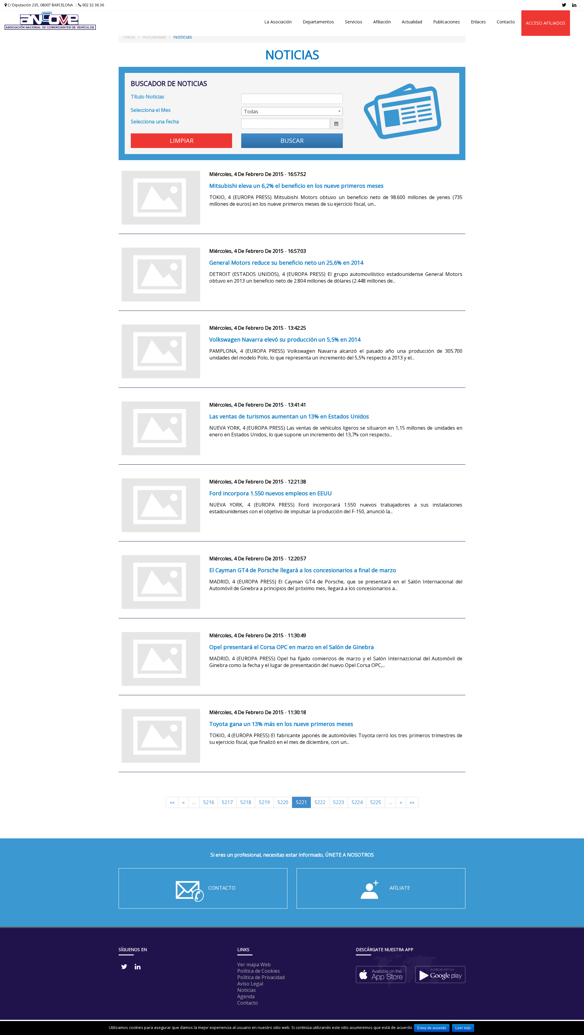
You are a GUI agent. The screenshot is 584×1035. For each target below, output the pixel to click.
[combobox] (291, 111)
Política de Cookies (258, 971)
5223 (338, 802)
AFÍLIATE (400, 888)
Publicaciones (446, 22)
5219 (264, 802)
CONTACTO (221, 888)
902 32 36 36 (92, 5)
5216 (208, 802)
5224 (357, 802)
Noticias (246, 990)
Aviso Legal (250, 983)
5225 (375, 802)
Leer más (463, 1028)
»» (412, 802)
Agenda (246, 996)
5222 (320, 802)
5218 (245, 802)
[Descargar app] (381, 971)
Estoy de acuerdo (431, 1028)
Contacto (506, 22)
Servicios (353, 22)
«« (172, 802)
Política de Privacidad (261, 977)
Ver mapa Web (254, 964)
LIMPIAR (181, 140)
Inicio (129, 36)
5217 (227, 802)
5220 (282, 802)
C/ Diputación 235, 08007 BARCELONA (40, 5)
